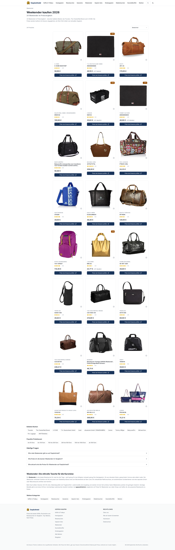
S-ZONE (56, 64)
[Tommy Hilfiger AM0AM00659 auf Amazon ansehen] (133, 96)
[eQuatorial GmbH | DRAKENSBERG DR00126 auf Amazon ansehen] (68, 96)
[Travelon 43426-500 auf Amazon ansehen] (68, 293)
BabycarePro (58, 162)
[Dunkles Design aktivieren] (153, 3)
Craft (122, 359)
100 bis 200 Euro (53, 442)
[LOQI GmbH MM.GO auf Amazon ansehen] (100, 244)
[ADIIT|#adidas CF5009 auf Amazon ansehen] (68, 195)
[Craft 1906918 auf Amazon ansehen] (133, 342)
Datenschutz (107, 522)
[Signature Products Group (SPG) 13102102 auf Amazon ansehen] (68, 393)
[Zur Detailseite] (81, 60)
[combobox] (139, 27)
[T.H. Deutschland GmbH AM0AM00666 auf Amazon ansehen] (100, 47)
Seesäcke (80, 3)
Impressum (106, 518)
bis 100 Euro (41, 442)
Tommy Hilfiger (125, 113)
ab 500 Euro (92, 442)
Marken (141, 3)
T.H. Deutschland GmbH (95, 64)
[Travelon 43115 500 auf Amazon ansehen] (133, 293)
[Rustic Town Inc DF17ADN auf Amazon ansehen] (133, 195)
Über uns (106, 512)
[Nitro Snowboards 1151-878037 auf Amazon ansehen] (68, 244)
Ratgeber (58, 537)
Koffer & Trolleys (48, 3)
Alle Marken (58, 534)
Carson (89, 113)
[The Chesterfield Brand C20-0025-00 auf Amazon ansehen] (100, 293)
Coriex (122, 410)
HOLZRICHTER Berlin (93, 410)
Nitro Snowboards (60, 261)
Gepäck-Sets (98, 3)
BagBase (89, 359)
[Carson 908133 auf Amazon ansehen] (100, 96)
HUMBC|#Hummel (125, 261)
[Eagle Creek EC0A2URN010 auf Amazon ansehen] (100, 195)
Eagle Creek (91, 212)
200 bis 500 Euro (66, 442)
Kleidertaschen (120, 3)
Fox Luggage (124, 162)
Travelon (57, 310)
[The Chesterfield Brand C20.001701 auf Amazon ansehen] (68, 342)
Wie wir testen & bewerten (111, 515)
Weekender (88, 3)
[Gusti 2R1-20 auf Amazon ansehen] (133, 47)
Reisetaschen (70, 3)
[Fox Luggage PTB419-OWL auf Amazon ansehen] (133, 145)
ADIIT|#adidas (58, 212)
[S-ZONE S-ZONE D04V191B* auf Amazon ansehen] (68, 47)
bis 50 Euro (31, 442)
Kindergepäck (109, 3)
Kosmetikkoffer (131, 3)
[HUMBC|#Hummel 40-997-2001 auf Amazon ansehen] (133, 244)
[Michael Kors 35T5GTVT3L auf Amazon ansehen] (100, 145)
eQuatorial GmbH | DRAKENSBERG (64, 113)
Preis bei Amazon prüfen (67, 75)
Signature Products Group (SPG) (65, 410)
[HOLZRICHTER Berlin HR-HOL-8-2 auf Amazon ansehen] (100, 393)
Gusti (121, 64)
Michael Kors (91, 162)
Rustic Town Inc (125, 212)
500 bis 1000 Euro (80, 442)
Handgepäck (60, 3)
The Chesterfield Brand (95, 310)
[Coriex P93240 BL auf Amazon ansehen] (133, 393)
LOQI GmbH (90, 261)
